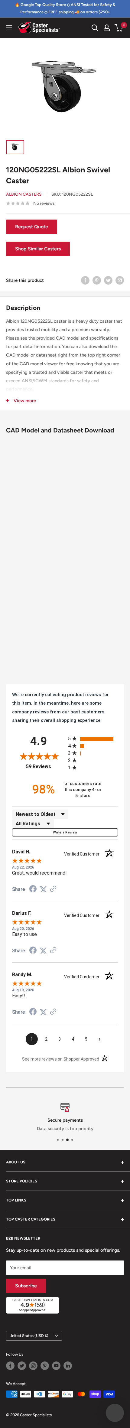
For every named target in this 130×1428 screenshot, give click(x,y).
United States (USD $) (28, 1335)
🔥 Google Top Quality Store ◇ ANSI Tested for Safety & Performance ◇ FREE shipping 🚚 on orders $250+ (65, 8)
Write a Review (65, 832)
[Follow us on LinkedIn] (67, 1365)
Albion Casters (24, 194)
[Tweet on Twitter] (108, 280)
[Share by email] (119, 280)
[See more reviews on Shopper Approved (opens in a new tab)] (53, 889)
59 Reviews (45, 766)
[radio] (93, 738)
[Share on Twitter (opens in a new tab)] (43, 889)
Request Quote (31, 227)
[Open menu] (9, 27)
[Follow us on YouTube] (56, 1365)
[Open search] (95, 27)
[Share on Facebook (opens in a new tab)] (33, 889)
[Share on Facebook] (85, 280)
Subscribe (26, 1286)
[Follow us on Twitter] (22, 1365)
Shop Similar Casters (38, 249)
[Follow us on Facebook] (10, 1365)
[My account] (107, 27)
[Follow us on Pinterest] (45, 1365)
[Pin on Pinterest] (97, 280)
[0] (119, 27)
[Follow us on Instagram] (33, 1365)
